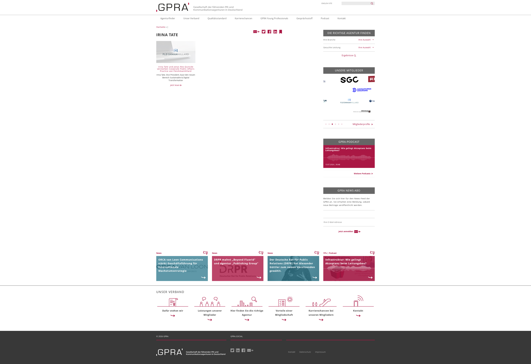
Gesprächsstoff (304, 18)
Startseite (160, 27)
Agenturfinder (167, 18)
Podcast (325, 18)
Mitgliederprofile (362, 124)
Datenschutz (305, 352)
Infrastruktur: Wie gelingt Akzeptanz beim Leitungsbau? (348, 149)
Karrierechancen (243, 18)
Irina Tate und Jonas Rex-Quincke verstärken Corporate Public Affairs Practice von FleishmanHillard (175, 68)
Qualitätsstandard (217, 18)
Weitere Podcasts (363, 173)
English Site (327, 3)
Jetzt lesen (175, 85)
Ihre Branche (329, 39)
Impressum (320, 352)
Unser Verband (191, 18)
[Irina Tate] (280, 32)
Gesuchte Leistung (331, 47)
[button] (325, 124)
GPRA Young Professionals (274, 18)
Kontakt (342, 18)
